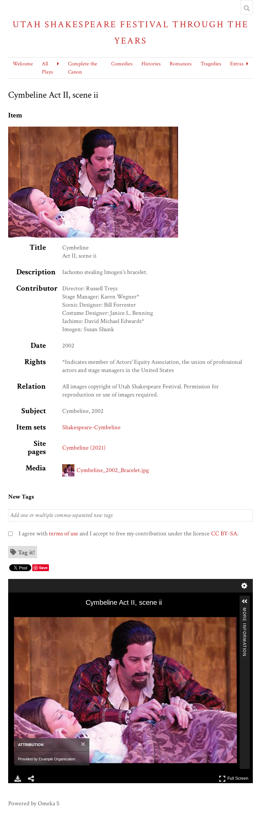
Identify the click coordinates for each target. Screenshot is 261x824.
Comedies (122, 63)
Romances (181, 63)
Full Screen (238, 777)
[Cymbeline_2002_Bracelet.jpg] (93, 130)
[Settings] (244, 586)
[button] (244, 601)
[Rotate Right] (37, 615)
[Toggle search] (247, 8)
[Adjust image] (47, 615)
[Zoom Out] (28, 615)
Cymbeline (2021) (84, 448)
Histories (151, 63)
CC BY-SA (224, 533)
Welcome (23, 63)
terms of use (63, 533)
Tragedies (211, 63)
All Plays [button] (47, 68)
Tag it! (26, 552)
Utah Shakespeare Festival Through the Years (131, 32)
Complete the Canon (82, 68)
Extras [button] (237, 63)
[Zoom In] (18, 615)
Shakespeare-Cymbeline (91, 427)
